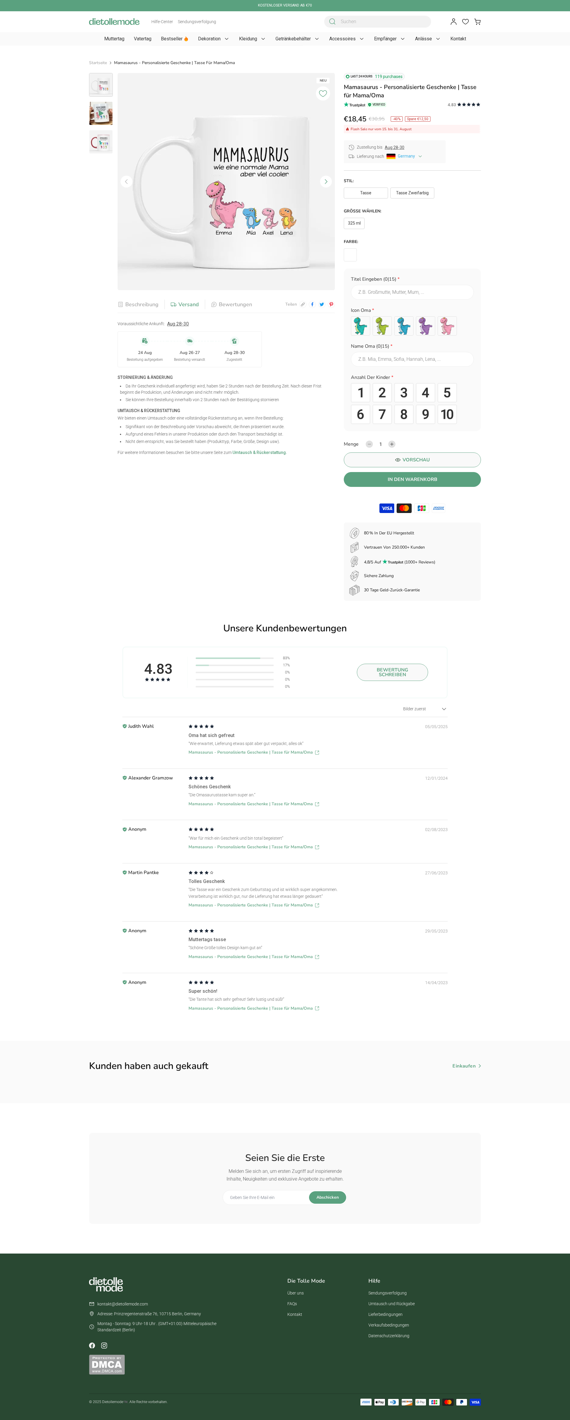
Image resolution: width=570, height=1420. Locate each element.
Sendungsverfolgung (197, 21)
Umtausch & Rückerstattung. (259, 452)
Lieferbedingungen (385, 1314)
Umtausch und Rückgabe (391, 1303)
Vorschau (416, 460)
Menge (351, 444)
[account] (453, 21)
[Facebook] (92, 1345)
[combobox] (377, 22)
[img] (201, 726)
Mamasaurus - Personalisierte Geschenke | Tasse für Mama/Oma (251, 752)
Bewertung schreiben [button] (392, 672)
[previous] (126, 182)
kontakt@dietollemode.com (122, 1304)
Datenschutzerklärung (388, 1335)
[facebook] (312, 304)
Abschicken (327, 1197)
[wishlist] (465, 21)
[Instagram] (104, 1345)
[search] (332, 21)
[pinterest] (331, 304)
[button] (412, 280)
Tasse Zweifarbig (412, 192)
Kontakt (294, 1314)
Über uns (295, 1293)
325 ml (354, 223)
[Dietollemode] (114, 21)
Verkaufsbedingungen (388, 1325)
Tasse (365, 192)
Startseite (98, 63)
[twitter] (321, 304)
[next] (326, 182)
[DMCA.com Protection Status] (107, 1364)
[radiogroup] (412, 326)
